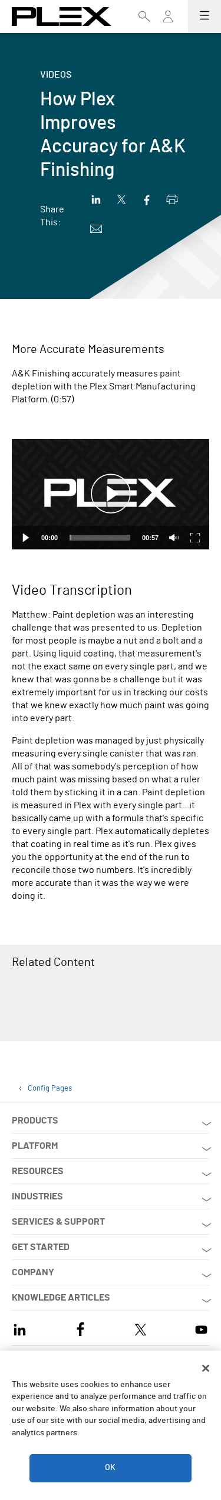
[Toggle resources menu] (168, 22)
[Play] (26, 537)
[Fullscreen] (195, 537)
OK (110, 1468)
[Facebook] (80, 1328)
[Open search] (144, 16)
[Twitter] (141, 1328)
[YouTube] (201, 1328)
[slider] (100, 538)
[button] (110, 494)
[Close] (206, 1368)
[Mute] (174, 537)
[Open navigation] (204, 16)
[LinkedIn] (20, 1328)
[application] (110, 494)
